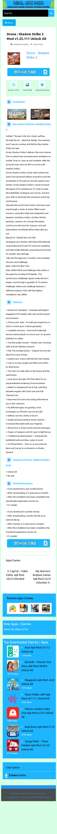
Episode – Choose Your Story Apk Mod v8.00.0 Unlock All (36, 666)
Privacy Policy (21, 793)
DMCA (13, 793)
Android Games (21, 44)
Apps (9, 560)
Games (16, 560)
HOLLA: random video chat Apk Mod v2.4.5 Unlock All (37, 712)
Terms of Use (32, 793)
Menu (10, 22)
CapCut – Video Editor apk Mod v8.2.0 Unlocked (17, 575)
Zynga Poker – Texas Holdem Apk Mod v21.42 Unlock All (35, 745)
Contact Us (42, 793)
